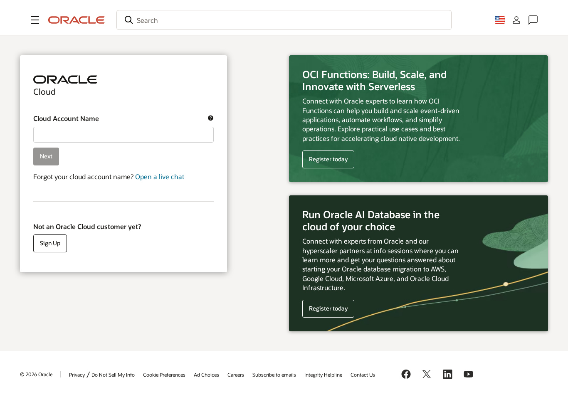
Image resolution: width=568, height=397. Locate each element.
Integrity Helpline (323, 374)
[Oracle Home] (76, 20)
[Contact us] (533, 20)
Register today (325, 159)
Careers (235, 374)
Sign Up (50, 243)
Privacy (77, 374)
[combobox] (284, 20)
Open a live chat (159, 176)
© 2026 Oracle (36, 374)
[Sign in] (516, 20)
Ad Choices (206, 374)
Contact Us (363, 374)
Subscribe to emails (274, 374)
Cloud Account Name (119, 118)
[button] (35, 20)
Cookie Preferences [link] (164, 374)
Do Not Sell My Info (113, 374)
